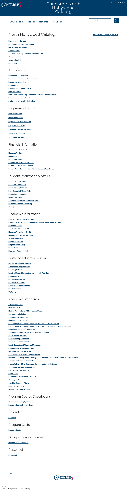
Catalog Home (118, 3)
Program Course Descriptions (20, 405)
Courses (57, 22)
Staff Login (6, 473)
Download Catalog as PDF (105, 34)
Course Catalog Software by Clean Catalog (15, 488)
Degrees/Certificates (38, 22)
